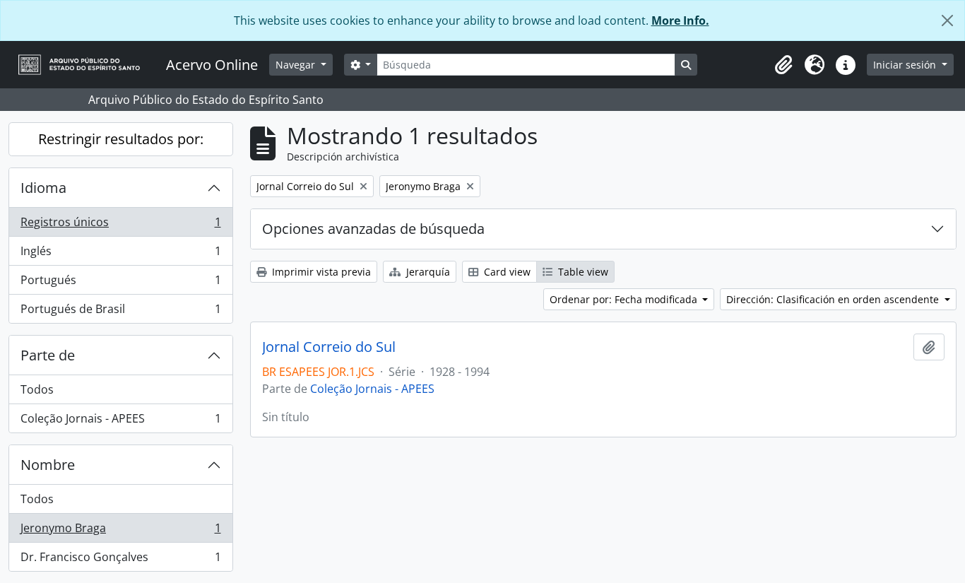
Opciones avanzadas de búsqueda (373, 228)
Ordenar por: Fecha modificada (625, 299)
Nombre (47, 464)
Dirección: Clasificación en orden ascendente (834, 299)
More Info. (680, 20)
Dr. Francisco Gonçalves (120, 560)
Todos (37, 389)
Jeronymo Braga (120, 531)
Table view (581, 271)
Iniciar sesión (906, 64)
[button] (783, 65)
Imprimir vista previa (320, 271)
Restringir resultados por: (120, 138)
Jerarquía (426, 271)
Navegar (297, 64)
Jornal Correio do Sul (329, 346)
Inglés (120, 254)
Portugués (120, 283)
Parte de (47, 355)
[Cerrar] (947, 20)
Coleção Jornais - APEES (120, 421)
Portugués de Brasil (120, 312)
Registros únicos (120, 225)
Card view (506, 271)
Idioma (43, 187)
